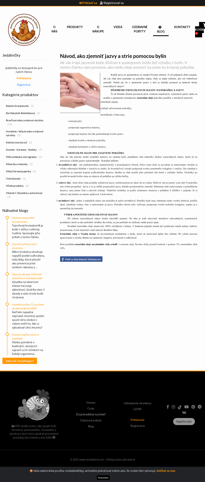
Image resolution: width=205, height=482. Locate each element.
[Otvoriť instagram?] (173, 406)
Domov (90, 402)
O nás (54, 29)
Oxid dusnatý (16, 178)
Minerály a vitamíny (19, 164)
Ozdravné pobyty (140, 29)
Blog (161, 31)
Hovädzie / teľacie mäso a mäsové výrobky (24, 133)
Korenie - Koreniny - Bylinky (24, 149)
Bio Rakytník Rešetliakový (23, 113)
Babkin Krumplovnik (20, 105)
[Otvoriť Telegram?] (200, 406)
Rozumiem (103, 477)
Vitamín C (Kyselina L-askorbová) (24, 194)
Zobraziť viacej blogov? (20, 360)
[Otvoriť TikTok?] (180, 406)
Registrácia (23, 84)
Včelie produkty (17, 185)
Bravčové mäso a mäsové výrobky (24, 122)
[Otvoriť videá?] (186, 406)
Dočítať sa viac (166, 471)
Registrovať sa (114, 3)
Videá (118, 27)
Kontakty (182, 27)
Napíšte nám (184, 421)
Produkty (75, 27)
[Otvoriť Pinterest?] (193, 406)
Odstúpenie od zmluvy (137, 403)
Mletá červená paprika (21, 171)
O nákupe (98, 29)
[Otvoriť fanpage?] (167, 406)
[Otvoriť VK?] (184, 412)
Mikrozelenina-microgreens (24, 156)
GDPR (137, 409)
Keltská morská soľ (19, 142)
